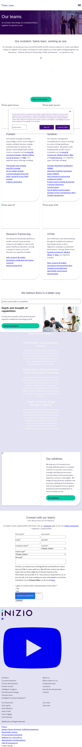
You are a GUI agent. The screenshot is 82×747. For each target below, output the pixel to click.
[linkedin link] (2, 619)
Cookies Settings (16, 127)
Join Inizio (46, 702)
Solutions (5, 677)
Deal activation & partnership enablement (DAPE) (58, 177)
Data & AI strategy (13, 168)
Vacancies (46, 705)
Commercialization (9, 680)
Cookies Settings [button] (7, 746)
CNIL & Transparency (10, 743)
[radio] (40, 588)
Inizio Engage (7, 714)
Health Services (56, 157)
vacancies (47, 526)
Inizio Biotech (7, 717)
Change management (55, 195)
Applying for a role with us (12, 737)
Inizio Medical (7, 708)
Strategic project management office (61, 192)
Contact (46, 692)
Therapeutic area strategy (16, 165)
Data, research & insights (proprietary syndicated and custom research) (20, 260)
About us (46, 677)
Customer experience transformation (55, 185)
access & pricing (12, 157)
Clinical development (10, 683)
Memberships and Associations (14, 740)
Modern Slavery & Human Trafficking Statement (20, 729)
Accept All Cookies (62, 127)
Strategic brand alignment (57, 268)
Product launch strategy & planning (60, 182)
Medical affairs (63, 155)
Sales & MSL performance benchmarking (57, 272)
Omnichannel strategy (10, 692)
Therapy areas (7, 695)
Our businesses (7, 702)
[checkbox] (40, 590)
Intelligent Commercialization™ (14, 698)
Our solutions (53, 497)
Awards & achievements (52, 689)
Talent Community (71, 526)
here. (53, 580)
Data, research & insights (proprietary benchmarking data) (59, 264)
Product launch (7, 686)
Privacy (4, 726)
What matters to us (50, 680)
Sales (57, 255)
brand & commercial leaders (19, 153)
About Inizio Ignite (40, 99)
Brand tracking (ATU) (14, 265)
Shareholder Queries (9, 732)
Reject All (46, 127)
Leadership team (49, 683)
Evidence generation (14, 182)
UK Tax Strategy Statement (12, 734)
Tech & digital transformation (58, 190)
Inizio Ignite (6, 705)
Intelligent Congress (9, 689)
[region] (41, 121)
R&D (24, 157)
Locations (46, 686)
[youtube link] (32, 674)
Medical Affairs (28, 155)
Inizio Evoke (6, 711)
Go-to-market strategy (15, 171)
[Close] (70, 111)
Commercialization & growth (17, 173)
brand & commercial (55, 252)
